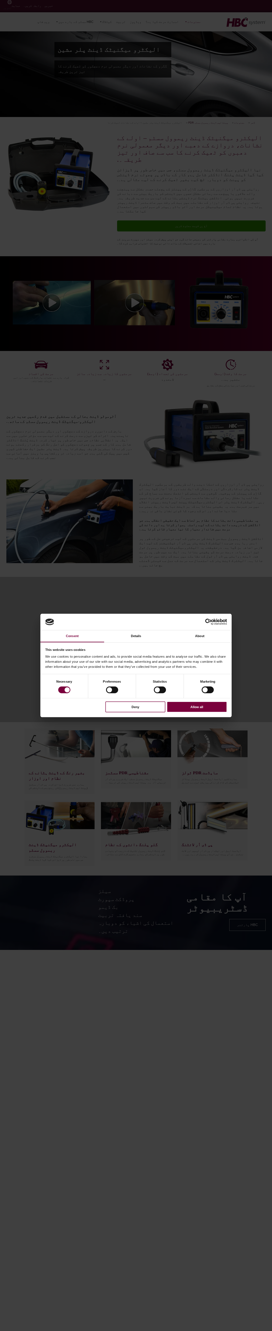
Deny (135, 707)
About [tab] (199, 636)
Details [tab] (136, 636)
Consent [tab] (72, 636)
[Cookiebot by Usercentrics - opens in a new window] (208, 622)
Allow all (196, 707)
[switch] (112, 689)
